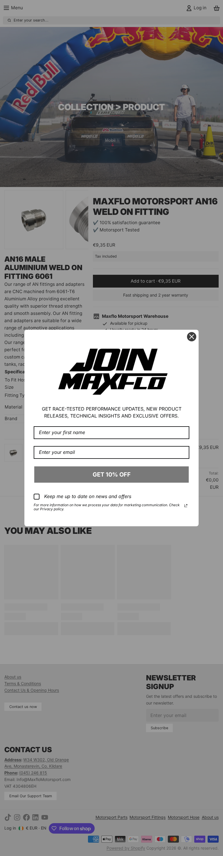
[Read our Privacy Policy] (185, 505)
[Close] (192, 337)
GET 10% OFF (112, 474)
